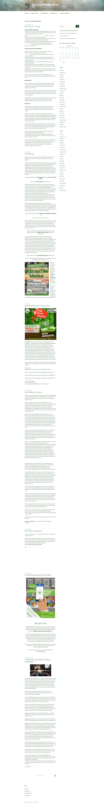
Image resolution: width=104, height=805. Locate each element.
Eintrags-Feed (27, 791)
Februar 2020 (62, 72)
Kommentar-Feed (27, 793)
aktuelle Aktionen (44, 13)
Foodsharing (29, 154)
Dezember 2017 (63, 106)
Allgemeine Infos (53, 13)
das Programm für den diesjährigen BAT (53, 275)
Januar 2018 (62, 104)
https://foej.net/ (41, 651)
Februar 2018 (62, 102)
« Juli (63, 62)
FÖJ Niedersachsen (45, 4)
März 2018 (62, 99)
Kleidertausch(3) (29, 521)
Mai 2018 (61, 95)
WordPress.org (27, 795)
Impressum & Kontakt (64, 13)
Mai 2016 (61, 124)
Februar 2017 (62, 115)
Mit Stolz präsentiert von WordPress (31, 802)
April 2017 (62, 111)
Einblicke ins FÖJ (34, 13)
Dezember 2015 (63, 126)
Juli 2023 (61, 70)
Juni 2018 (61, 93)
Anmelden (26, 788)
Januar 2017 (62, 117)
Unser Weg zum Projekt (33, 392)
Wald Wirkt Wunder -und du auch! (37, 306)
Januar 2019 (62, 84)
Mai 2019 (61, 74)
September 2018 (63, 88)
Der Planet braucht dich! (33, 531)
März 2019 (62, 79)
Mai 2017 (61, 108)
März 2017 (62, 113)
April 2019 (62, 77)
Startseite (27, 13)
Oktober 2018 (62, 86)
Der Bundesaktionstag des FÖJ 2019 (38, 575)
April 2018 (62, 97)
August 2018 (62, 90)
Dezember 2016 (63, 120)
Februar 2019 (62, 81)
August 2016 (62, 122)
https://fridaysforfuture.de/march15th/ (33, 544)
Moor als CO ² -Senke (32, 27)
